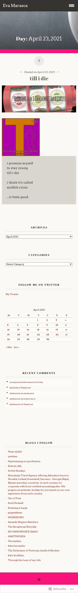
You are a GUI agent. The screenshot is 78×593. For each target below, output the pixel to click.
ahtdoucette (15, 393)
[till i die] (39, 115)
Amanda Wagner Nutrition (23, 522)
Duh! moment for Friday (32, 382)
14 (28, 330)
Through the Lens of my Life (24, 560)
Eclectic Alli (14, 466)
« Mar (9, 347)
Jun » (16, 347)
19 (8, 334)
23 (47, 334)
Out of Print (14, 498)
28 (28, 339)
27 (18, 339)
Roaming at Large (17, 507)
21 (28, 334)
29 (38, 339)
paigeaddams (15, 512)
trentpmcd (14, 382)
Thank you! (26, 387)
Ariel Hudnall (15, 503)
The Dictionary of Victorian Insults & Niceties (33, 550)
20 (18, 334)
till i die (39, 78)
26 (8, 339)
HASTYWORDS (16, 536)
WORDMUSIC (16, 517)
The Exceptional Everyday (22, 526)
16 (47, 330)
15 (38, 330)
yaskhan (12, 456)
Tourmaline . (15, 541)
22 (38, 334)
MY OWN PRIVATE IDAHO (23, 531)
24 (57, 334)
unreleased (28, 393)
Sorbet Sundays (16, 470)
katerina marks (16, 545)
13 (18, 330)
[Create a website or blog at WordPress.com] (39, 579)
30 (47, 339)
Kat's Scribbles (16, 555)
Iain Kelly (14, 387)
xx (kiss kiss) (29, 399)
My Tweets (12, 294)
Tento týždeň (15, 451)
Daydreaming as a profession (24, 461)
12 (8, 330)
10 (57, 325)
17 (57, 330)
